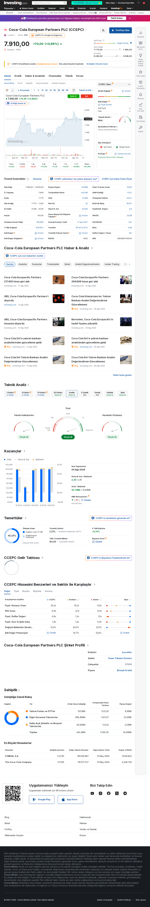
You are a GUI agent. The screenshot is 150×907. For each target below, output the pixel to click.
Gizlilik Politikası (124, 900)
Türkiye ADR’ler (120, 13)
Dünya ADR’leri (105, 13)
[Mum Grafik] (7, 90)
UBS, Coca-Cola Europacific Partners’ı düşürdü (26, 298)
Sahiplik (29, 83)
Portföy (8, 829)
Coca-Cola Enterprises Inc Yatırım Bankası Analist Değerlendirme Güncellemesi (91, 300)
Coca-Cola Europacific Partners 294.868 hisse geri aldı (90, 279)
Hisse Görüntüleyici (26, 13)
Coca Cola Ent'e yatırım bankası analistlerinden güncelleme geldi (23, 340)
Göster (53, 632)
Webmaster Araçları (14, 835)
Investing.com (10, 305)
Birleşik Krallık (124, 670)
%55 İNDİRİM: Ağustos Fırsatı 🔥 (86, 3)
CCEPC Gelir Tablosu (22, 558)
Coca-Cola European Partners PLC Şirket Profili (44, 645)
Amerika (132, 13)
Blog (7, 817)
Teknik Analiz (15, 385)
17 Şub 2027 (82, 222)
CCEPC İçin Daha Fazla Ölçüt (117, 179)
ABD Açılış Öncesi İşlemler (60, 13)
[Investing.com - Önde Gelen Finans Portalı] (15, 3)
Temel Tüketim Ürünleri (120, 658)
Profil (20, 83)
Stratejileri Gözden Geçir (97, 64)
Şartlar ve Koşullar (104, 900)
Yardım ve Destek (88, 829)
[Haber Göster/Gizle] (73, 90)
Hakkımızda (85, 817)
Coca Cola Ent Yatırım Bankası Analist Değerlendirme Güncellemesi (26, 359)
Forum (79, 75)
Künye (83, 835)
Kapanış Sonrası (79, 13)
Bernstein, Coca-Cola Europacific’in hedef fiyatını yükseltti (92, 321)
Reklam (83, 823)
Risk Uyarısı (141, 900)
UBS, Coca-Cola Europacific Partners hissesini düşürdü (25, 321)
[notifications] (138, 2)
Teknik (69, 75)
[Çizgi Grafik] (12, 90)
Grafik (18, 75)
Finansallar (55, 75)
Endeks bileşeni (58, 83)
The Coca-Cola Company (18, 762)
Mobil (7, 823)
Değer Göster (123, 43)
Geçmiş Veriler (42, 83)
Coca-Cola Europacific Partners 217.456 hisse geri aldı (22, 279)
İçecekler (127, 652)
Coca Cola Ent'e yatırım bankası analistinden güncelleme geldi (89, 340)
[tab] (11, 393)
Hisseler (9, 13)
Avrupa (141, 13)
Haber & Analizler (35, 75)
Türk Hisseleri (41, 13)
